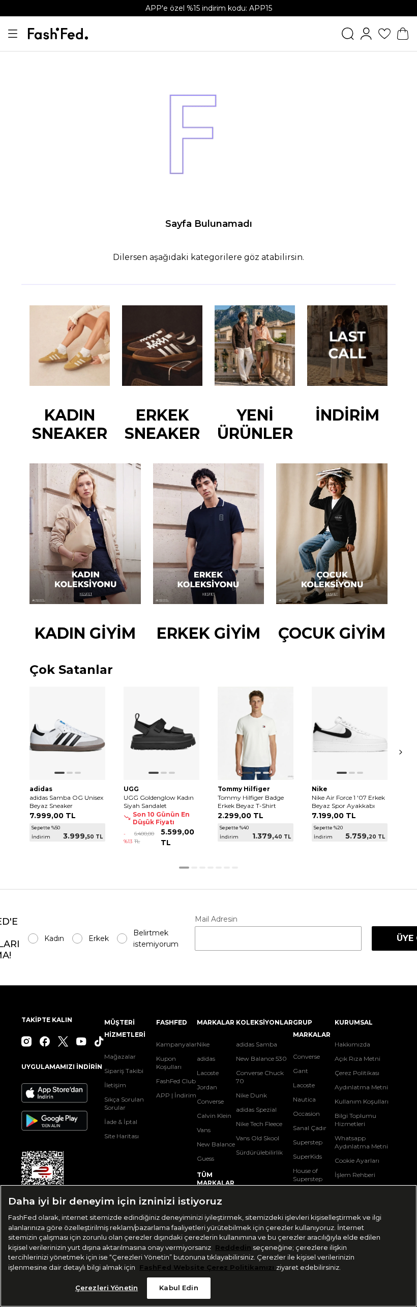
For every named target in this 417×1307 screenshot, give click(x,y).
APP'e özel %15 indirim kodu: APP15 (208, 8)
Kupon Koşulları (169, 1062)
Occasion (306, 1113)
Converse (210, 1101)
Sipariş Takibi (123, 1071)
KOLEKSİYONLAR (264, 1022)
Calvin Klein (214, 1115)
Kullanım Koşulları (362, 1101)
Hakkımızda (352, 1044)
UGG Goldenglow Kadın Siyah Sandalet (159, 801)
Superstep (307, 1142)
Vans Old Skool (257, 1138)
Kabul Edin (178, 1288)
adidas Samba (256, 1044)
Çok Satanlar (71, 670)
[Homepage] (57, 34)
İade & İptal (120, 1122)
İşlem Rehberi (355, 1175)
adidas (206, 1058)
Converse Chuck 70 (260, 1077)
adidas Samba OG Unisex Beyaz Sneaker (66, 801)
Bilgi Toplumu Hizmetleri (355, 1120)
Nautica (304, 1099)
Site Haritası (121, 1136)
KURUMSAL (354, 1022)
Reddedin (233, 1247)
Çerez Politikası (357, 1073)
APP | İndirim (176, 1095)
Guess (205, 1158)
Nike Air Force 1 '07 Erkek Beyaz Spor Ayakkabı (348, 801)
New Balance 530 (261, 1058)
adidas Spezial (256, 1109)
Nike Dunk (251, 1095)
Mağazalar (120, 1056)
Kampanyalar (176, 1044)
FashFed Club (176, 1081)
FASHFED (171, 1022)
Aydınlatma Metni (361, 1087)
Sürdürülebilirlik (259, 1152)
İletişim (115, 1085)
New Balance (216, 1144)
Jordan (207, 1087)
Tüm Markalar (215, 1179)
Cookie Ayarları (357, 1160)
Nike (203, 1044)
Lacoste (208, 1073)
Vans (204, 1130)
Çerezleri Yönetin (106, 1288)
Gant (300, 1071)
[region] (208, 1246)
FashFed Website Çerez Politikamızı (207, 1267)
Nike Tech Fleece (259, 1124)
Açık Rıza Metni (357, 1058)
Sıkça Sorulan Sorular (124, 1103)
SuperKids (307, 1156)
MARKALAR (215, 1022)
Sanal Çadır (309, 1128)
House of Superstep (307, 1175)
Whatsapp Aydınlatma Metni (361, 1142)
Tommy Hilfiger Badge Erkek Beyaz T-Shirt (251, 801)
